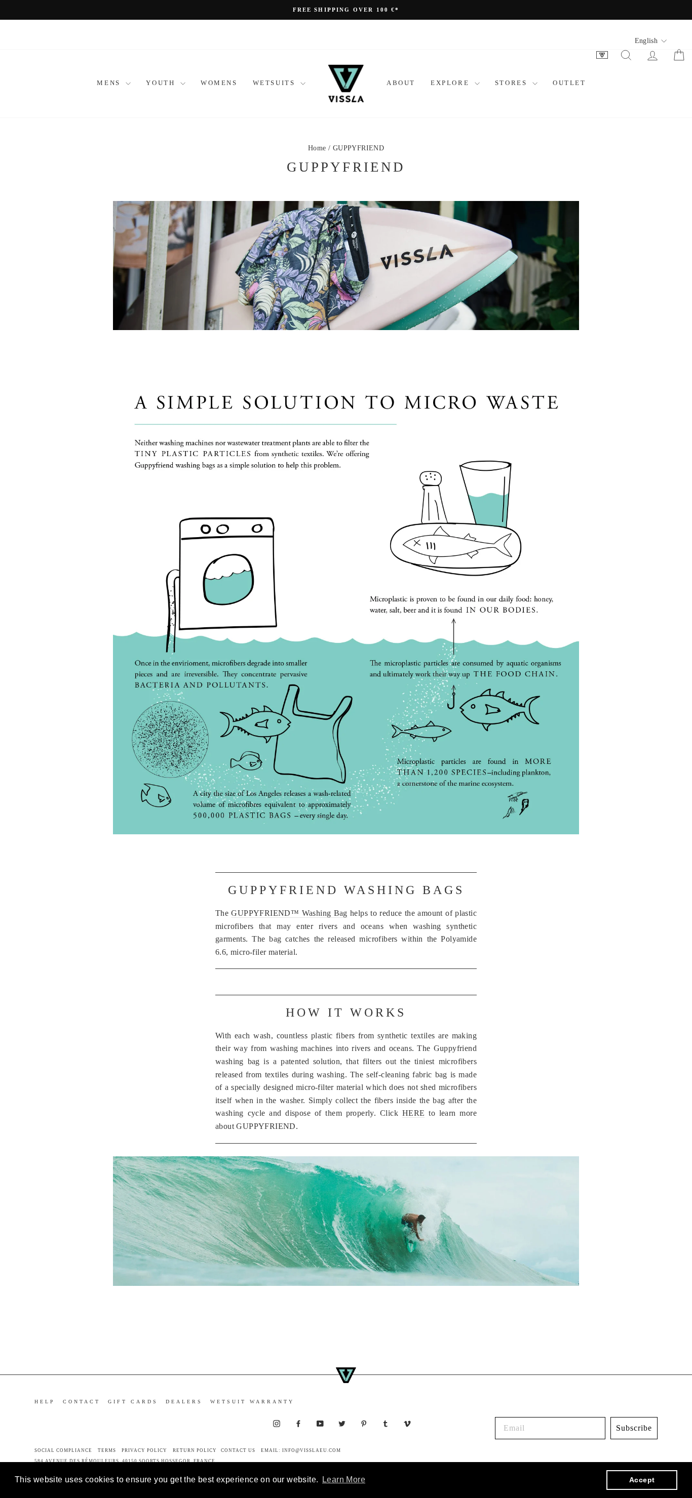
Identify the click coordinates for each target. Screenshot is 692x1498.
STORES (512, 83)
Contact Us (238, 1450)
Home (317, 148)
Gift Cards (133, 1401)
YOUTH (162, 83)
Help (44, 1401)
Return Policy (195, 1450)
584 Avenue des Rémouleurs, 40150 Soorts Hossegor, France (124, 1461)
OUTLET (569, 83)
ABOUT (401, 83)
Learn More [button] (343, 1479)
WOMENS (219, 83)
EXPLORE (451, 83)
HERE (413, 1113)
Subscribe (634, 1428)
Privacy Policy (144, 1450)
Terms (107, 1450)
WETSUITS (275, 83)
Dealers (184, 1401)
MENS (110, 83)
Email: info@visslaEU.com (301, 1450)
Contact (81, 1401)
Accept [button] (642, 1480)
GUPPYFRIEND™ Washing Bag (289, 913)
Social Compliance (63, 1450)
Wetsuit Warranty (252, 1401)
